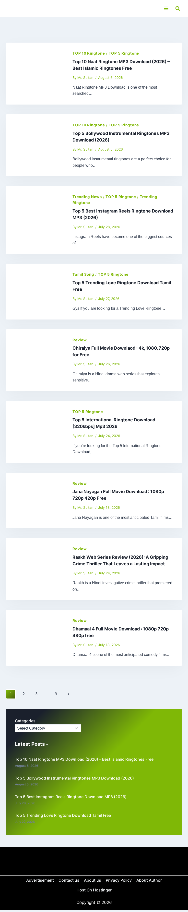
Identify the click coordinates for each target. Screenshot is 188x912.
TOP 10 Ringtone (88, 53)
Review (79, 340)
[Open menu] (166, 8)
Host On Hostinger (94, 890)
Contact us (69, 880)
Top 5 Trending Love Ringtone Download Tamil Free (63, 815)
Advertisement (40, 880)
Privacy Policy (119, 880)
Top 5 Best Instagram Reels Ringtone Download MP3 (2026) (71, 796)
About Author (149, 880)
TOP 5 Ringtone (124, 53)
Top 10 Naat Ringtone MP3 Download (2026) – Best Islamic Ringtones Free (84, 759)
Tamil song (83, 274)
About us (92, 880)
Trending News (87, 196)
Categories (25, 720)
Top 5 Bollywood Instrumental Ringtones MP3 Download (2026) (74, 778)
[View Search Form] (177, 8)
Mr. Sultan (85, 77)
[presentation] (35, 74)
